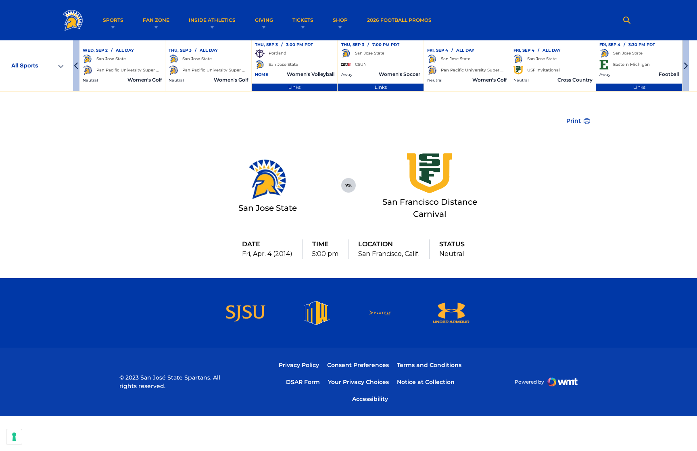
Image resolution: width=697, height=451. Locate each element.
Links (294, 87)
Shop (340, 20)
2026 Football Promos (399, 20)
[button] (76, 65)
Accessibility (370, 399)
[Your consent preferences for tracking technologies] (14, 437)
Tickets (302, 20)
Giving (264, 20)
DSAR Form (303, 382)
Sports (113, 20)
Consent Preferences (358, 365)
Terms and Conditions (429, 365)
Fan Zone (156, 20)
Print (573, 120)
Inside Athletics (212, 20)
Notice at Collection (426, 382)
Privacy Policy (299, 365)
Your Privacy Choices (358, 382)
